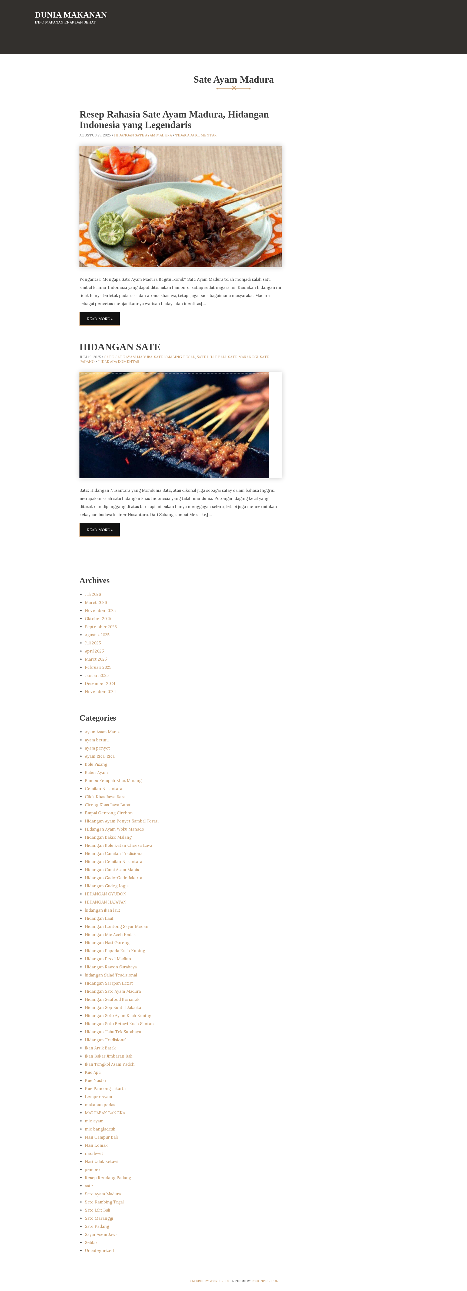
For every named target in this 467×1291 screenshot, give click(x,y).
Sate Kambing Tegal (174, 357)
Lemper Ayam (98, 1096)
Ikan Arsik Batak (100, 1048)
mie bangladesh (100, 1129)
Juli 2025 (93, 643)
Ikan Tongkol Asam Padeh (110, 1064)
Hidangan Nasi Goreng (107, 942)
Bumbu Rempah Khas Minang (113, 780)
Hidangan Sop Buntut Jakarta (113, 1007)
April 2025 (94, 651)
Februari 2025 (98, 667)
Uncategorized (99, 1250)
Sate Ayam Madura (133, 357)
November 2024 (100, 691)
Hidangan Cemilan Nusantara (113, 861)
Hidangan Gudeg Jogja (107, 885)
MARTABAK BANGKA (105, 1112)
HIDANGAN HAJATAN (105, 902)
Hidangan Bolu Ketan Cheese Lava (118, 845)
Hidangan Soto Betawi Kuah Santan (119, 1023)
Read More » (100, 318)
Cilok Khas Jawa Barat (106, 796)
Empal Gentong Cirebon (109, 812)
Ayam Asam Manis (102, 731)
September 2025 (101, 626)
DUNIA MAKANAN (71, 14)
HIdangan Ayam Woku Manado (114, 829)
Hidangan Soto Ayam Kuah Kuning (118, 1015)
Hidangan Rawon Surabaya (111, 966)
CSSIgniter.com (265, 1281)
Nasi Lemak (96, 1145)
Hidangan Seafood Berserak (112, 999)
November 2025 (100, 610)
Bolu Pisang (96, 764)
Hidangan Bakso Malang (108, 837)
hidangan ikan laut (102, 910)
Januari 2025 (97, 675)
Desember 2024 (100, 683)
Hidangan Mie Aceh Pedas (110, 934)
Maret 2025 (96, 659)
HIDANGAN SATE (120, 347)
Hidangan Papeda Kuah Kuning (115, 950)
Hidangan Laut (99, 918)
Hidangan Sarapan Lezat (109, 983)
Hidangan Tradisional (105, 1039)
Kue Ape (93, 1072)
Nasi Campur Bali (101, 1137)
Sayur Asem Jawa (101, 1234)
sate (109, 357)
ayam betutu (97, 740)
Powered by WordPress (208, 1281)
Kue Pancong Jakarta (105, 1088)
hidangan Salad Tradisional (111, 975)
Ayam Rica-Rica (100, 756)
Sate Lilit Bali (211, 357)
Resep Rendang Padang (108, 1177)
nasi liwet (94, 1153)
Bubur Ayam (96, 772)
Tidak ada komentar (195, 135)
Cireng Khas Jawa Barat (108, 804)
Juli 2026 (93, 594)
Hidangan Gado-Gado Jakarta (113, 877)
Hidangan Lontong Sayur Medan (116, 926)
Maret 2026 (96, 602)
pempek (93, 1169)
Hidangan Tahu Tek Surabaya (113, 1031)
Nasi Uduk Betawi (101, 1161)
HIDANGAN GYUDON (105, 894)
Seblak (91, 1242)
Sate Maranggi (243, 357)
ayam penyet (97, 748)
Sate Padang (97, 1226)
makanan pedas (100, 1104)
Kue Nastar (95, 1080)
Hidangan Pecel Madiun (108, 958)
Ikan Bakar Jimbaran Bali (108, 1056)
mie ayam (94, 1120)
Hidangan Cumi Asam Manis (112, 869)
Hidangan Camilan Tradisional (114, 853)
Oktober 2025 (98, 618)
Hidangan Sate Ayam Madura (143, 135)
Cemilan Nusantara (103, 788)
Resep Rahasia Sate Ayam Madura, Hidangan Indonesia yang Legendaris (174, 120)
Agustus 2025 (97, 634)
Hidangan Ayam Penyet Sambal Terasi (122, 821)
